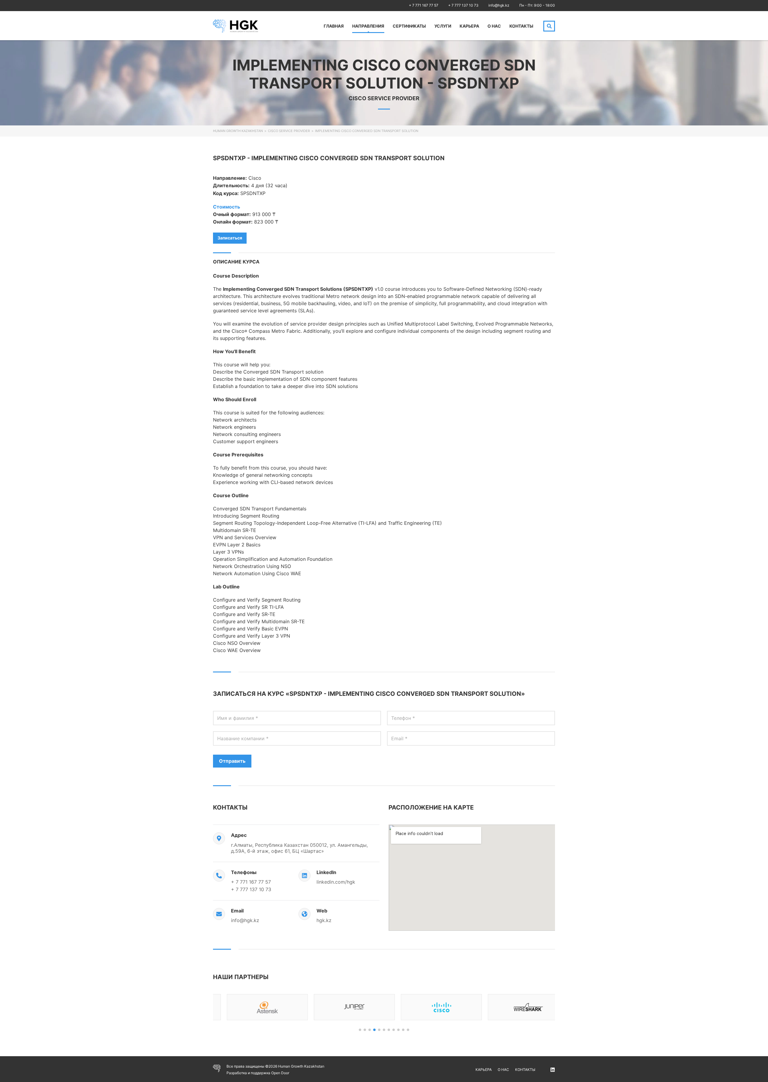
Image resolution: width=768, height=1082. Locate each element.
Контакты (521, 26)
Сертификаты (409, 26)
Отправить (232, 761)
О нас (494, 26)
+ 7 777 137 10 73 (463, 5)
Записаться (230, 237)
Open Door (280, 1073)
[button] (360, 1030)
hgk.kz (324, 920)
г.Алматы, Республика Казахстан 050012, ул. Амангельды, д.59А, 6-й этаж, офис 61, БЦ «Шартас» (299, 848)
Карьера (469, 26)
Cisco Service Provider (289, 131)
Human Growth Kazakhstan (238, 131)
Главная (334, 26)
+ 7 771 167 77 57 (423, 5)
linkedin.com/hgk (335, 882)
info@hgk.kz (498, 5)
